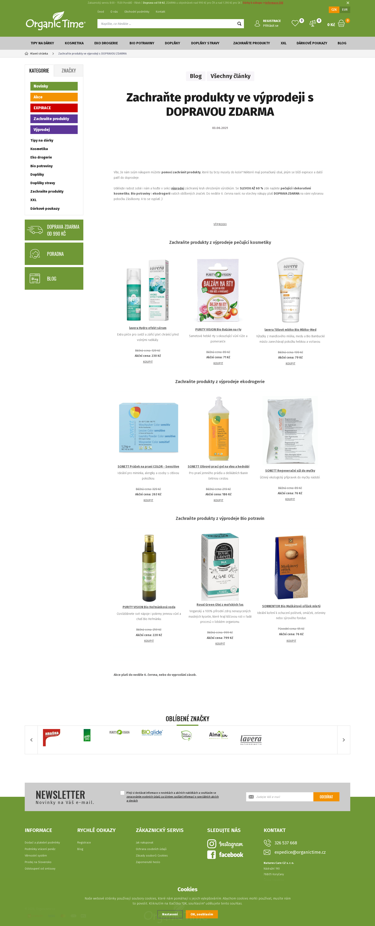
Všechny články (230, 76)
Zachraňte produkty (251, 43)
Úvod (100, 11)
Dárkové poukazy (312, 43)
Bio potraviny (142, 43)
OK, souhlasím (202, 914)
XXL (283, 43)
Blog (342, 43)
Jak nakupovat (144, 842)
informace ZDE (274, 2)
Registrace (84, 842)
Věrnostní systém (36, 855)
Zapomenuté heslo (148, 862)
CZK (334, 10)
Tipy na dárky (42, 43)
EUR (345, 10)
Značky (69, 70)
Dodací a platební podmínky (42, 842)
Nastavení (170, 914)
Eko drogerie (106, 43)
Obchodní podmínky (136, 11)
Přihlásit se (270, 26)
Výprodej (42, 129)
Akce (38, 97)
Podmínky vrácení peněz (40, 849)
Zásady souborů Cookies (152, 855)
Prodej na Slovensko (38, 862)
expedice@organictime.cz (300, 852)
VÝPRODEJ (220, 224)
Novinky (41, 86)
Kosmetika (74, 43)
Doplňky (172, 43)
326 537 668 (286, 842)
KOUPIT (148, 361)
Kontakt (160, 11)
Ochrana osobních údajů (151, 849)
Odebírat (326, 796)
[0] (295, 23)
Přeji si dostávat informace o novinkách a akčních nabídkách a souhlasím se (173, 796)
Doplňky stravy (205, 43)
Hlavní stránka (39, 53)
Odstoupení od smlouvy (40, 868)
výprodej (177, 188)
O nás (114, 11)
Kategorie (39, 70)
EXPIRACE (42, 108)
